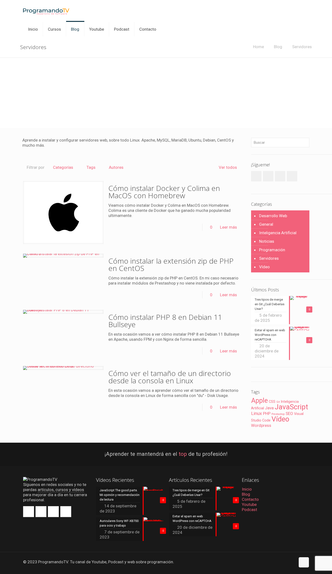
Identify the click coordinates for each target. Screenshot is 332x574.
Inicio (247, 489)
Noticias (266, 241)
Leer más (228, 227)
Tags (91, 167)
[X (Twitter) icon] (282, 562)
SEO (289, 413)
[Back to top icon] (304, 562)
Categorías (63, 167)
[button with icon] (28, 511)
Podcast (249, 509)
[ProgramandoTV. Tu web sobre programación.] (46, 11)
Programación (272, 249)
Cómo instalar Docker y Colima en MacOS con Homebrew (164, 191)
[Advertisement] (166, 94)
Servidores (302, 46)
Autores (116, 167)
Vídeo (264, 266)
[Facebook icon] (277, 562)
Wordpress (261, 425)
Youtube (249, 504)
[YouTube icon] (287, 562)
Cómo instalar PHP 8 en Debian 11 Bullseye (165, 320)
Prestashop (278, 414)
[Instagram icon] (292, 562)
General (266, 224)
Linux (256, 413)
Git (278, 402)
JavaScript (291, 407)
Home (258, 46)
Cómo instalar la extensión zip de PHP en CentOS (171, 264)
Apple (259, 400)
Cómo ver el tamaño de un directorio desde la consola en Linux (169, 377)
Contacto (250, 499)
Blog (278, 46)
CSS (272, 402)
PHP (267, 413)
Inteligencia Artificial (278, 232)
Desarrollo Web (273, 215)
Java (269, 407)
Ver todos (228, 167)
